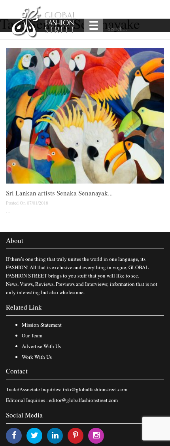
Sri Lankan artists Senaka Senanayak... (59, 192)
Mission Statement (42, 324)
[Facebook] (14, 435)
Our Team (32, 335)
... (8, 211)
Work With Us (37, 356)
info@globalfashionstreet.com (95, 389)
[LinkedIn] (55, 435)
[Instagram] (96, 435)
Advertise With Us (41, 346)
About (14, 240)
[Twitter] (34, 435)
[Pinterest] (75, 435)
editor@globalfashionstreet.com (83, 400)
